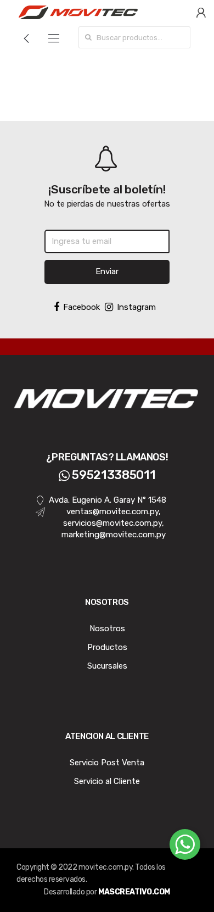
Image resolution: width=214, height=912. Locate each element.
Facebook (81, 307)
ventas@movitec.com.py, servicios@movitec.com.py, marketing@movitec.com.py (113, 523)
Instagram (136, 307)
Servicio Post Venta (107, 763)
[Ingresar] (201, 12)
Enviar (107, 271)
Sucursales (107, 666)
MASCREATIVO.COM (134, 892)
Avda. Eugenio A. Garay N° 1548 (107, 500)
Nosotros (107, 628)
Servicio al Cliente (107, 781)
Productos (107, 647)
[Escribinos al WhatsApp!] (185, 846)
